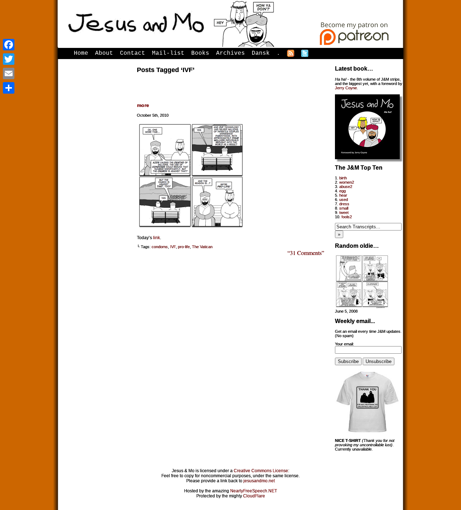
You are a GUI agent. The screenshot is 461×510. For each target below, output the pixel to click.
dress (344, 204)
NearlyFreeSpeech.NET (253, 490)
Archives (230, 53)
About (104, 53)
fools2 (346, 217)
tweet (344, 212)
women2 (346, 182)
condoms (160, 247)
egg (342, 191)
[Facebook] (8, 44)
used (343, 199)
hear (343, 195)
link (156, 237)
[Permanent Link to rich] (362, 307)
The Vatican (202, 247)
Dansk (261, 53)
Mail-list (168, 53)
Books (200, 53)
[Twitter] (8, 59)
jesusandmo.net (259, 480)
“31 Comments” (305, 252)
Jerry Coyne (346, 88)
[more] (191, 228)
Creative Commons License (261, 470)
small (343, 208)
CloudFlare (254, 495)
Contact (132, 53)
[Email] (8, 73)
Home (81, 53)
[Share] (8, 88)
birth (343, 178)
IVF (173, 247)
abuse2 (345, 186)
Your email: (344, 344)
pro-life (184, 247)
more (143, 105)
